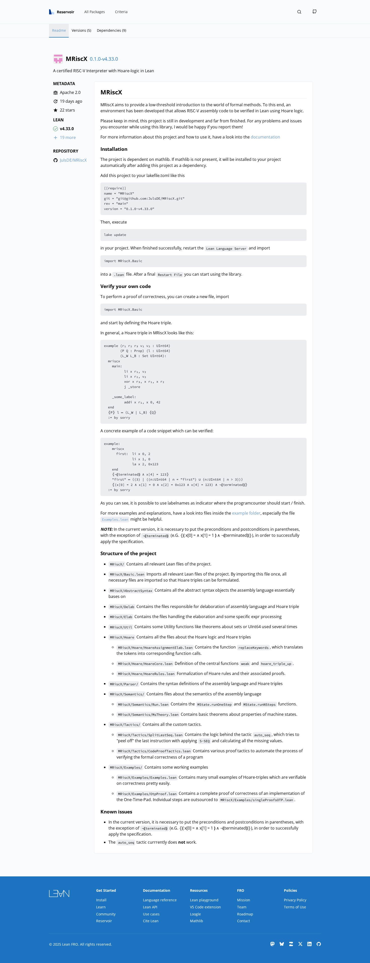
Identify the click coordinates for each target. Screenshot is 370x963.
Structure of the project (128, 553)
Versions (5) (81, 30)
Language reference (160, 900)
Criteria (121, 11)
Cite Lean (151, 920)
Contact (243, 920)
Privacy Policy (295, 900)
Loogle (195, 914)
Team (241, 907)
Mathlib (196, 920)
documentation (265, 137)
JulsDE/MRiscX (73, 160)
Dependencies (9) (111, 30)
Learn (101, 907)
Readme (59, 30)
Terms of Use (295, 907)
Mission (243, 900)
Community (106, 914)
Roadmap (245, 914)
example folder (246, 513)
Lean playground (204, 900)
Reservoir (104, 920)
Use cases (151, 914)
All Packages (94, 11)
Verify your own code (125, 286)
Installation (113, 149)
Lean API (150, 907)
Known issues (116, 811)
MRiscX (111, 92)
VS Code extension (205, 907)
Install (101, 900)
